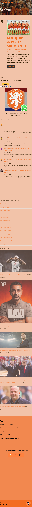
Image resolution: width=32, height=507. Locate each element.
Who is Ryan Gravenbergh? (6, 241)
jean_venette (7, 148)
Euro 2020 (17, 49)
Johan (5, 170)
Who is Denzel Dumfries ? (5, 230)
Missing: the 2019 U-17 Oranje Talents (16, 41)
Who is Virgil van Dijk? (5, 214)
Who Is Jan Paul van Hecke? (6, 237)
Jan (10, 49)
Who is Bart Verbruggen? (5, 234)
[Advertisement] (11, 86)
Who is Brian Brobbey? (5, 217)
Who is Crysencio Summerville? (7, 244)
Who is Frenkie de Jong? (5, 227)
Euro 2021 (23, 49)
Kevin (5, 137)
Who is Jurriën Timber (5, 210)
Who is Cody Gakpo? (4, 207)
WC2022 (9, 51)
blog (13, 49)
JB (4, 124)
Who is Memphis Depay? (5, 224)
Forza (5, 159)
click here (2, 431)
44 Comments (16, 51)
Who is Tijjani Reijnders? (5, 220)
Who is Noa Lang (3, 204)
